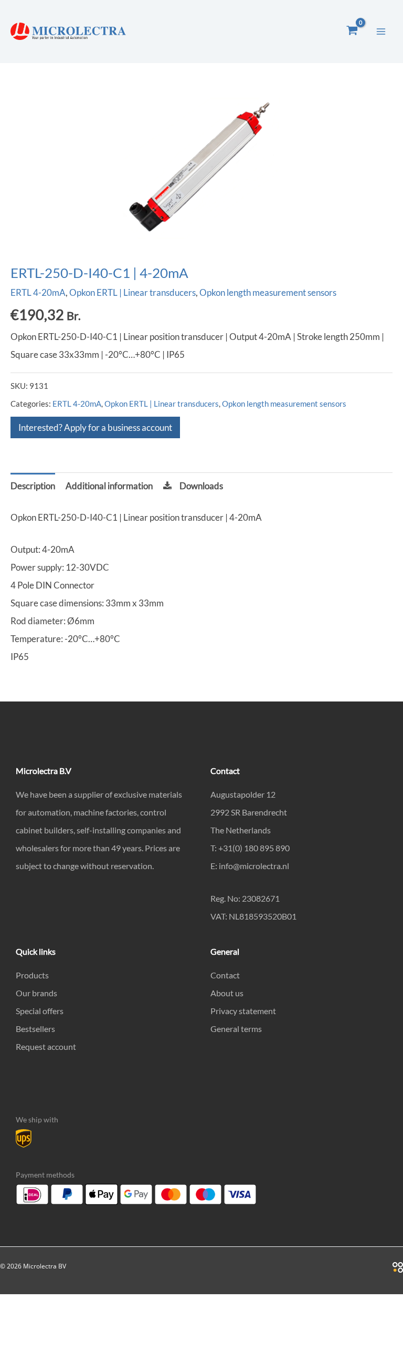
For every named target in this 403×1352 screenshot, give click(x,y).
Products (32, 975)
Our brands (36, 993)
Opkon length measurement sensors (267, 292)
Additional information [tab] (109, 485)
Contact (225, 975)
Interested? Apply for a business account (95, 427)
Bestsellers (35, 1029)
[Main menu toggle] (381, 31)
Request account (46, 1046)
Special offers (39, 1011)
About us (226, 993)
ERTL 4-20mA (38, 292)
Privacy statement (243, 1011)
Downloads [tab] (201, 485)
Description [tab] (32, 485)
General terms (236, 1029)
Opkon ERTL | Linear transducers (132, 292)
